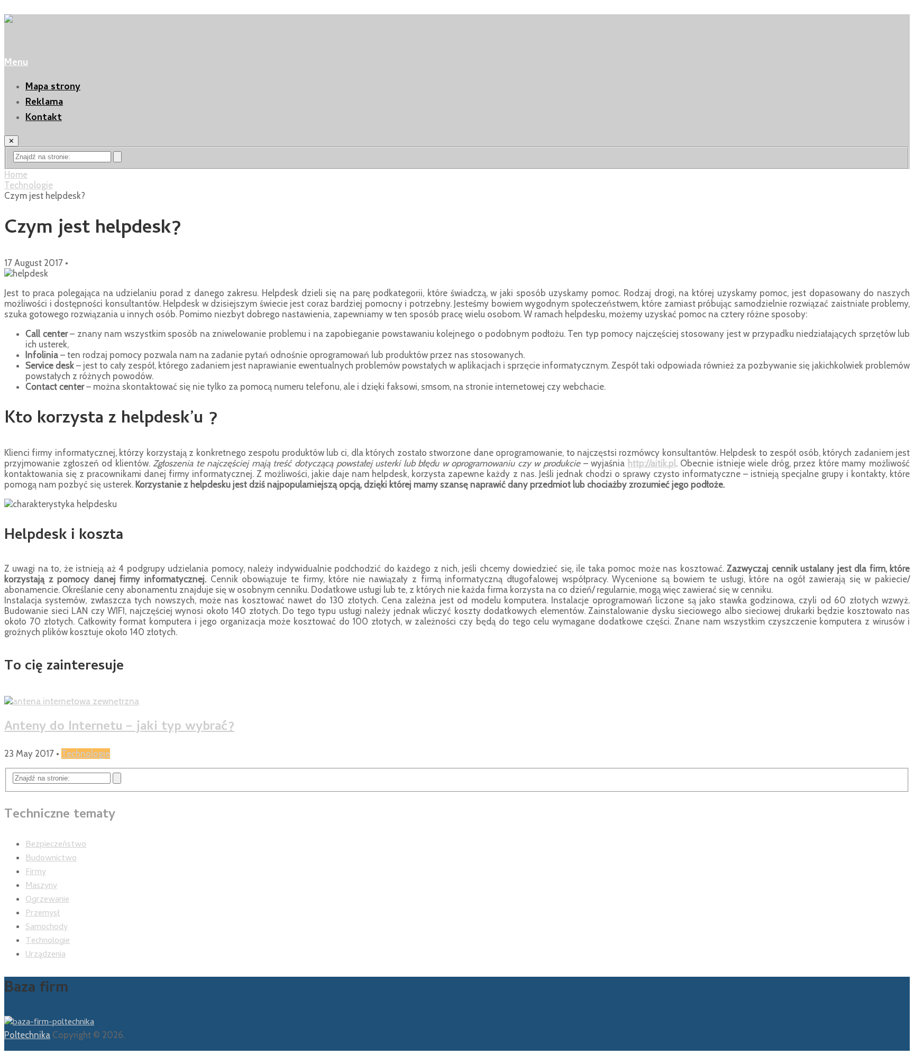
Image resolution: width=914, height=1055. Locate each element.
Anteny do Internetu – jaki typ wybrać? (119, 727)
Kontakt (43, 118)
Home (16, 174)
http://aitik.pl (652, 463)
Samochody (46, 927)
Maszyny (41, 886)
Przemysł (42, 914)
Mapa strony (52, 87)
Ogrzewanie (47, 900)
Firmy (35, 872)
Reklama (44, 103)
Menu (16, 63)
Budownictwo (51, 859)
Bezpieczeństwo (55, 845)
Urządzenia (45, 955)
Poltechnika (27, 1035)
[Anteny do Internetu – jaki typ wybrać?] (457, 701)
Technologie (28, 185)
